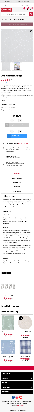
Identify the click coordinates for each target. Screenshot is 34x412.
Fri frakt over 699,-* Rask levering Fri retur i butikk (17, 1)
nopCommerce (20, 405)
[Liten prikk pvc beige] (6, 66)
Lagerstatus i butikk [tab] (17, 178)
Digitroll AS (23, 410)
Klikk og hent (16, 135)
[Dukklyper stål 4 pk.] (8, 286)
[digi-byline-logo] (9, 410)
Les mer (3, 100)
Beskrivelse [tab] (17, 174)
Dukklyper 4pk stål (8, 295)
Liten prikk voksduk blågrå (8, 357)
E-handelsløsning (13, 410)
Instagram (17, 397)
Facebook (13, 397)
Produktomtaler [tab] (17, 191)
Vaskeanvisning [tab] (17, 182)
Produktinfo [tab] (17, 187)
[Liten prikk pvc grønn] (8, 322)
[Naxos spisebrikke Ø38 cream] (25, 322)
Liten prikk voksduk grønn (8, 331)
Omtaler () (4, 82)
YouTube (20, 397)
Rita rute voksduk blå (25, 356)
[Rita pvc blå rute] (25, 347)
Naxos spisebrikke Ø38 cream (25, 332)
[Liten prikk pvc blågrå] (8, 347)
